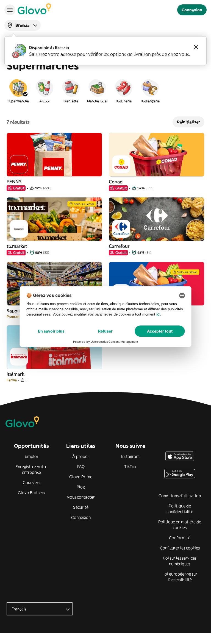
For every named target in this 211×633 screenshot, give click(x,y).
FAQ (81, 466)
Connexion (81, 517)
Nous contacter (81, 497)
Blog (81, 486)
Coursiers (31, 482)
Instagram (130, 456)
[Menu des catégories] (9, 9)
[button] (18, 90)
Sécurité (80, 507)
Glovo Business (31, 492)
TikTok (130, 466)
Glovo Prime (80, 476)
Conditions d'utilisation (180, 495)
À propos (80, 456)
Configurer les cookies (180, 547)
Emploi (31, 456)
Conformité (179, 537)
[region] (105, 90)
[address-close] (195, 46)
